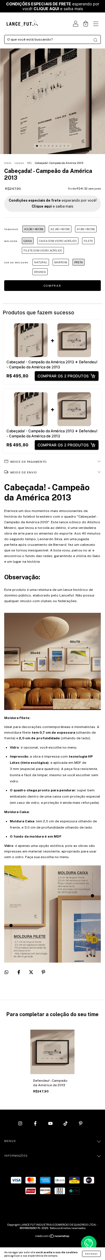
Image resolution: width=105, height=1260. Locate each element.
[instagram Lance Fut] (20, 1123)
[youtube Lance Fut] (50, 1123)
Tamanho (11, 229)
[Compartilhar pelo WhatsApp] (6, 972)
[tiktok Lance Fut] (65, 1123)
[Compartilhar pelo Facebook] (19, 972)
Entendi (91, 1253)
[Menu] (96, 24)
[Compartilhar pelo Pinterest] (43, 972)
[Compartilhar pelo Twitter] (31, 972)
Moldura (11, 241)
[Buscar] (95, 40)
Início (7, 162)
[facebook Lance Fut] (35, 1123)
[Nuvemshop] (52, 1237)
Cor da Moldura (16, 262)
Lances (19, 162)
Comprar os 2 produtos (63, 376)
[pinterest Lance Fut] (81, 1123)
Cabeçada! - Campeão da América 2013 (40, 362)
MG (29, 162)
